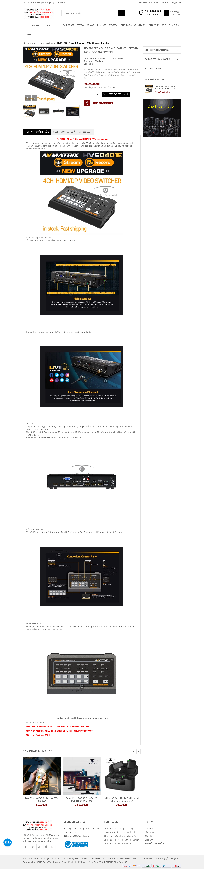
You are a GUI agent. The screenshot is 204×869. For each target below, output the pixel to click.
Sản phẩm (68, 25)
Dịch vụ (101, 25)
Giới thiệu (153, 2)
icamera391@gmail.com (77, 836)
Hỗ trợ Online (153, 68)
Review (113, 25)
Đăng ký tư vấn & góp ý (157, 59)
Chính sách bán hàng (157, 50)
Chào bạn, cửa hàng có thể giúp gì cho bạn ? (44, 2)
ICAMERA (123, 862)
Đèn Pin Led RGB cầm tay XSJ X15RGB (42, 799)
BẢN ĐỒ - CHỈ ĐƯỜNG (155, 843)
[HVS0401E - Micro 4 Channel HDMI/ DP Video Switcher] (162, 89)
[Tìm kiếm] (121, 13)
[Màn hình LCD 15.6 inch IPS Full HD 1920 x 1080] (82, 775)
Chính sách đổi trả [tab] (64, 131)
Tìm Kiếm (174, 25)
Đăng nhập (176, 2)
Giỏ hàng (149, 839)
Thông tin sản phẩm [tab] (37, 131)
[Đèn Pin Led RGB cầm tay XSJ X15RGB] (42, 775)
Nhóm (90, 25)
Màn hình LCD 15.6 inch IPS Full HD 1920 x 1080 (81, 799)
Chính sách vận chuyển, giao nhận (120, 836)
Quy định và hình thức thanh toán (120, 832)
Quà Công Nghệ (157, 25)
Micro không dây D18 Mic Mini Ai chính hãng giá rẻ (122, 799)
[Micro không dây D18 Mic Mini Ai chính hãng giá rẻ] (122, 775)
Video (80, 25)
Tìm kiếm (142, 2)
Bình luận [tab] (85, 131)
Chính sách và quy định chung (118, 828)
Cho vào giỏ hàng (118, 94)
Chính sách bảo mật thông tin (118, 843)
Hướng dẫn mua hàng (132, 25)
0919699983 (103, 103)
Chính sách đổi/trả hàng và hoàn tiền (121, 839)
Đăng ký (164, 2)
